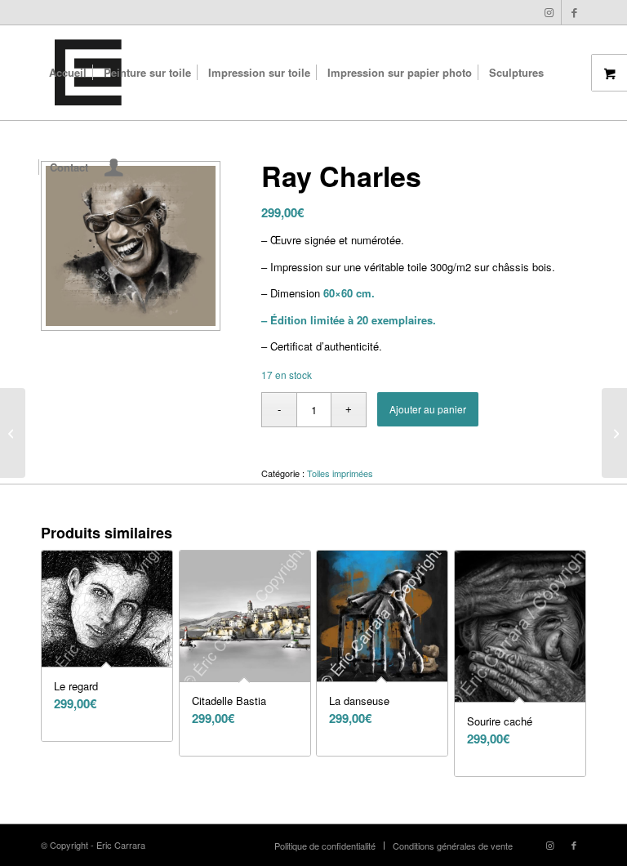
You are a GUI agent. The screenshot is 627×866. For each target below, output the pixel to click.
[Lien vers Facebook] (574, 12)
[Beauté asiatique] (12, 433)
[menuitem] (68, 72)
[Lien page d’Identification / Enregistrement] (113, 169)
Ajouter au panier (427, 409)
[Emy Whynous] (614, 433)
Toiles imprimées (340, 473)
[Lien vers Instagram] (549, 12)
